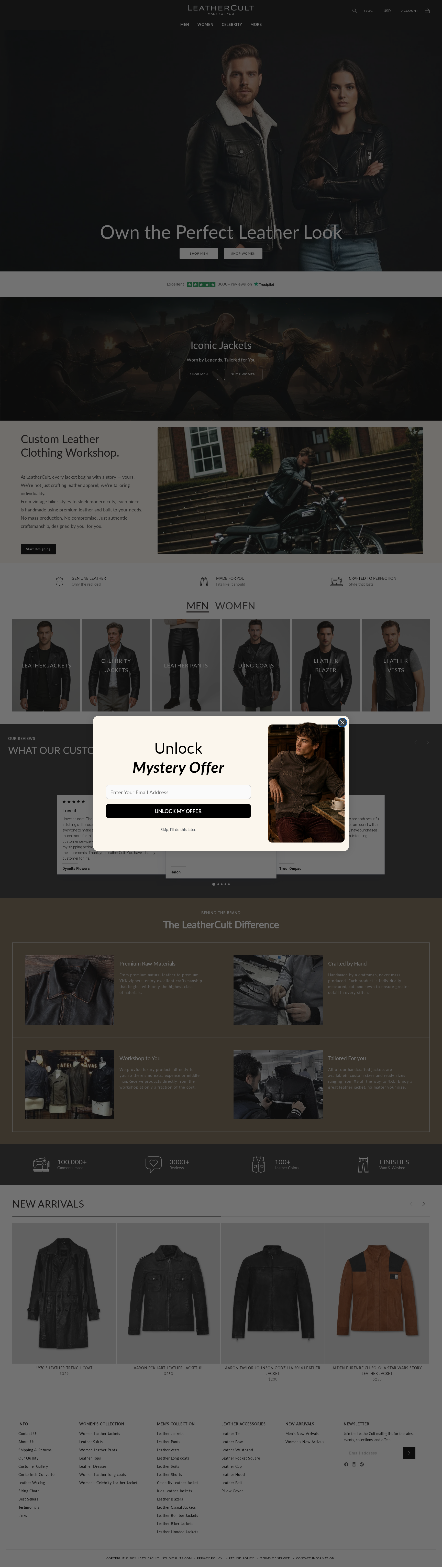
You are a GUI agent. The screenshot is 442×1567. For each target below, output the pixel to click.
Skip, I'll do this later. (178, 829)
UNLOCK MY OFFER (178, 811)
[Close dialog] (342, 722)
